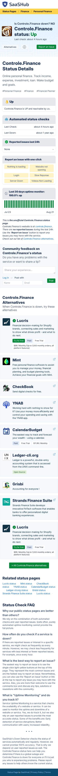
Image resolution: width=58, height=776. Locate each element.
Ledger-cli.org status (17, 590)
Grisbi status (39, 590)
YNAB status (20, 586)
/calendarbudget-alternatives (18, 426)
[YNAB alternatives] (6, 404)
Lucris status (9, 583)
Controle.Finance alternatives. (38, 238)
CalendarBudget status (43, 586)
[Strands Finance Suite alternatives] (6, 502)
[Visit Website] (54, 359)
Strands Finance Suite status (17, 593)
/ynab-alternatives (12, 400)
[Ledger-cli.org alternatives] (6, 456)
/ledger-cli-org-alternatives (17, 452)
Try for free (19, 340)
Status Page (12, 772)
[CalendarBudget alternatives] (6, 431)
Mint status (26, 583)
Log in (6, 277)
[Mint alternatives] (6, 361)
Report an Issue (46, 46)
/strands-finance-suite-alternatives (21, 497)
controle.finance (43, 226)
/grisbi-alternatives (12, 480)
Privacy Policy (37, 772)
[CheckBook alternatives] (6, 388)
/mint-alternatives (12, 356)
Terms (48, 772)
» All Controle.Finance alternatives (29, 565)
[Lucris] (6, 322)
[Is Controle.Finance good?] (24, 47)
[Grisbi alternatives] (6, 485)
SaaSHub (25, 772)
